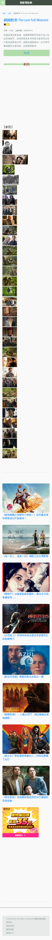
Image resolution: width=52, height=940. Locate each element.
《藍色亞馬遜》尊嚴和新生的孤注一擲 (23, 676)
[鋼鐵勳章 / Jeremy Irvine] (9, 230)
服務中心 (10, 933)
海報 (26, 53)
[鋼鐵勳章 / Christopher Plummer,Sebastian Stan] (9, 240)
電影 (9, 13)
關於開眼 (10, 929)
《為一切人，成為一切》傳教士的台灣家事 (25, 556)
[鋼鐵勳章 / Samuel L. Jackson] (9, 341)
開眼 (4, 13)
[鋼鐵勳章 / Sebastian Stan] (9, 134)
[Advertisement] (26, 98)
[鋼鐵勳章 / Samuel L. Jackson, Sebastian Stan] (9, 189)
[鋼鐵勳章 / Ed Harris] (9, 220)
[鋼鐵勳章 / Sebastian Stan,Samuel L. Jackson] (9, 402)
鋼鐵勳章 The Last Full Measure (26, 19)
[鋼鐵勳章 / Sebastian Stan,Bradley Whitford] (9, 210)
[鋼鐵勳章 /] (7, 147)
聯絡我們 (10, 925)
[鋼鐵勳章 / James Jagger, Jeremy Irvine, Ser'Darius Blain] (10, 179)
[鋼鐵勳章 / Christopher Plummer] (9, 200)
